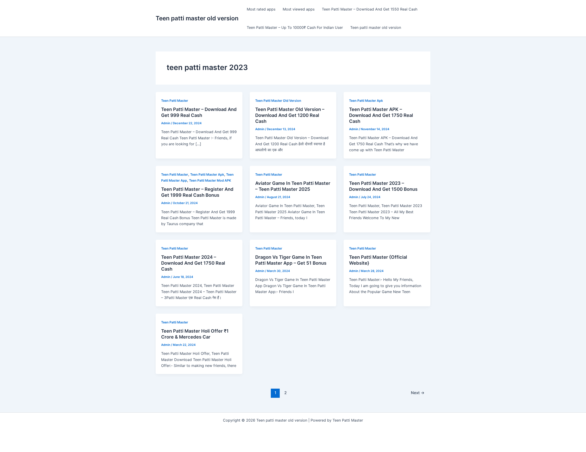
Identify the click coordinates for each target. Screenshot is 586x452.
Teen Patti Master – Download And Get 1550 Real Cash (369, 9)
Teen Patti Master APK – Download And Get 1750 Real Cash (381, 115)
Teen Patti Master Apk (366, 100)
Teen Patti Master (174, 100)
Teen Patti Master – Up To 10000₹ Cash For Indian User (295, 27)
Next (417, 392)
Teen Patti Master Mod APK (210, 180)
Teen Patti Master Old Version (278, 100)
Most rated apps (261, 9)
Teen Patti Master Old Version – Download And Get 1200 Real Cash (289, 115)
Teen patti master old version (197, 18)
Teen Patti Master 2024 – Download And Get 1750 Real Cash (193, 263)
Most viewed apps (299, 9)
